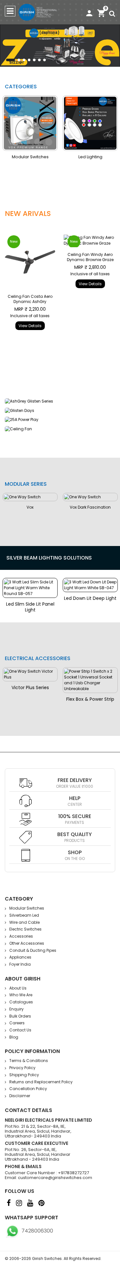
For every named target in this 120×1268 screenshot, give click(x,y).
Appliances (20, 957)
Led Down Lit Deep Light (52, 598)
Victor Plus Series (30, 687)
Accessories (21, 936)
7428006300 (36, 1230)
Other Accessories (26, 943)
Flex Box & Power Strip (90, 699)
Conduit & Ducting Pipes (32, 950)
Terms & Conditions (28, 1060)
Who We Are (20, 995)
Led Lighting (36, 157)
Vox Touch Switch (102, 519)
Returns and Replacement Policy (41, 1082)
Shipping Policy (24, 1075)
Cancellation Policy (28, 1088)
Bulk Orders (20, 1016)
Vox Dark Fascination (41, 507)
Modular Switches (26, 908)
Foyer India (20, 964)
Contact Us (20, 1030)
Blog (13, 1037)
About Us (18, 988)
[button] (10, 60)
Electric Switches (25, 929)
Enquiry (16, 1009)
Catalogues (21, 1002)
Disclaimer (19, 1095)
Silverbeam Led (24, 915)
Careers (17, 1023)
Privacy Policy (22, 1067)
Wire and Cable (96, 157)
